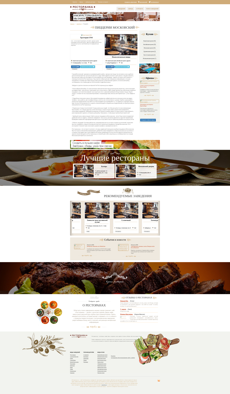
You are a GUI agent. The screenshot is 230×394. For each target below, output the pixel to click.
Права (85, 360)
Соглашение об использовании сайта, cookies (123, 357)
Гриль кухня (100, 362)
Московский (143, 2)
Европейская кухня (102, 355)
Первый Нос (124, 301)
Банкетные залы (74, 362)
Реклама (85, 362)
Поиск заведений (152, 9)
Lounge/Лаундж (74, 356)
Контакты (85, 356)
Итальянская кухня (102, 356)
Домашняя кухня (101, 364)
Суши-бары (73, 360)
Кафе (71, 358)
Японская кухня (101, 358)
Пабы (71, 369)
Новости (75, 2)
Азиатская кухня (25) (149, 41)
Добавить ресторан (90, 2)
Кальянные (73, 371)
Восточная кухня (101, 360)
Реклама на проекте (103, 2)
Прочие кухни (100, 373)
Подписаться (155, 2)
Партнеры (85, 358)
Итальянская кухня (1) (149, 58)
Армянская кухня (101, 367)
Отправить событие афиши (148, 120)
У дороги (123, 309)
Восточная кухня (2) (150, 55)
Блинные (72, 365)
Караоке (72, 373)
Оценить (74, 66)
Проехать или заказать (87, 66)
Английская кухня (102, 369)
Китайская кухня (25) (149, 44)
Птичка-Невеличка (126, 314)
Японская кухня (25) (150, 48)
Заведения (121, 9)
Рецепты (113, 356)
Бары (71, 367)
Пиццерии (72, 364)
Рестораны (73, 355)
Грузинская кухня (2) (150, 51)
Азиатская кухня (101, 365)
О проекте (139, 9)
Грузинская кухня (101, 371)
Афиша (81, 2)
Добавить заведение (131, 2)
